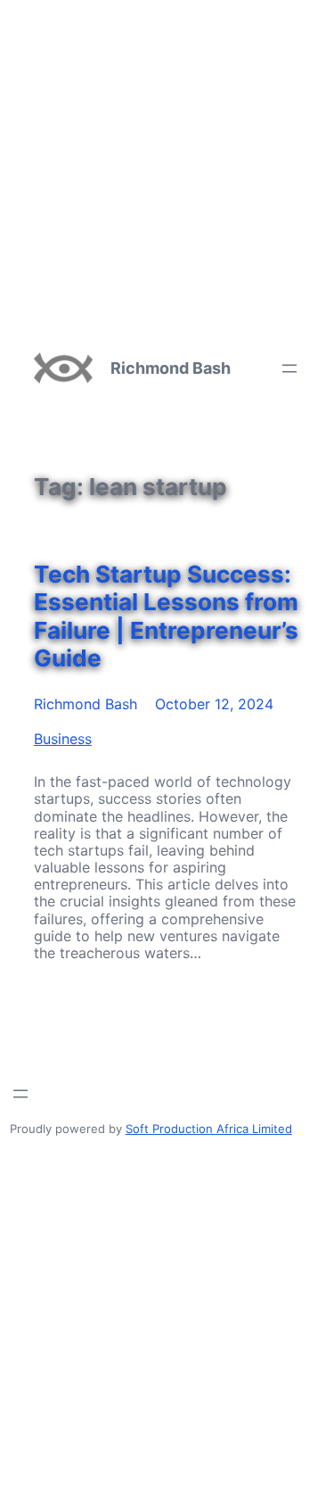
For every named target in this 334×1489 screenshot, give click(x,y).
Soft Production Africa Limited (209, 1128)
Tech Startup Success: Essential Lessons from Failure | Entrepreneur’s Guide (166, 616)
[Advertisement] (167, 167)
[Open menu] (289, 368)
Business (63, 739)
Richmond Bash (170, 368)
